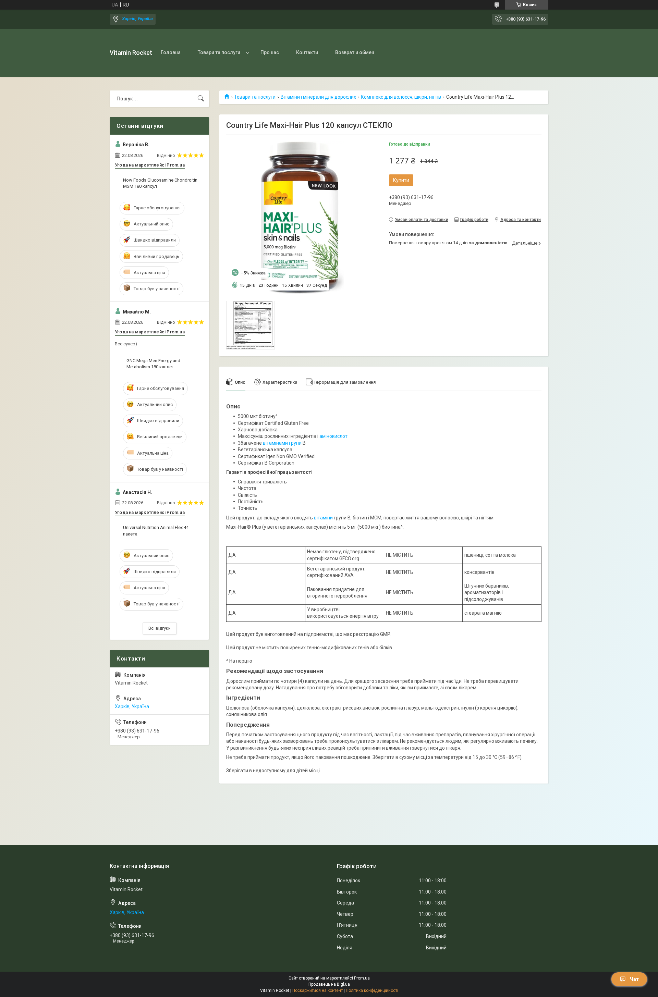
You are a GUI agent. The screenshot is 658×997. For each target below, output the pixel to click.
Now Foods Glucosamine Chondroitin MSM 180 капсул (160, 183)
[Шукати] (201, 98)
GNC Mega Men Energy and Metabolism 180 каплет (153, 363)
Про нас (269, 52)
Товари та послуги (219, 52)
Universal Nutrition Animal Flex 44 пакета (155, 530)
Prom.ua (362, 978)
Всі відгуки (159, 628)
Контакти (307, 52)
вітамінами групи (282, 443)
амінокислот (333, 436)
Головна (171, 52)
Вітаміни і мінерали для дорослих (318, 97)
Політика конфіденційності (372, 990)
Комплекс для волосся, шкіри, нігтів (401, 97)
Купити (401, 180)
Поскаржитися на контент (317, 990)
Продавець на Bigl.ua (329, 984)
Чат (634, 979)
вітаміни (323, 517)
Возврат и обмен (354, 52)
